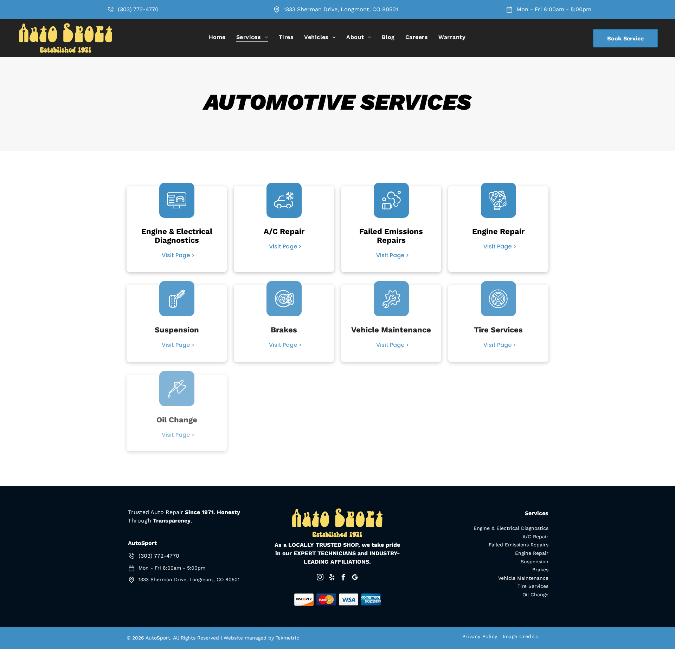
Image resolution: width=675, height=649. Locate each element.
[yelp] (331, 578)
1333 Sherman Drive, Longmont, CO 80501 (341, 9)
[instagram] (320, 578)
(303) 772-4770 (138, 9)
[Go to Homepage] (65, 26)
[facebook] (343, 578)
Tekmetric (287, 638)
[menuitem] (217, 37)
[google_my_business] (355, 578)
